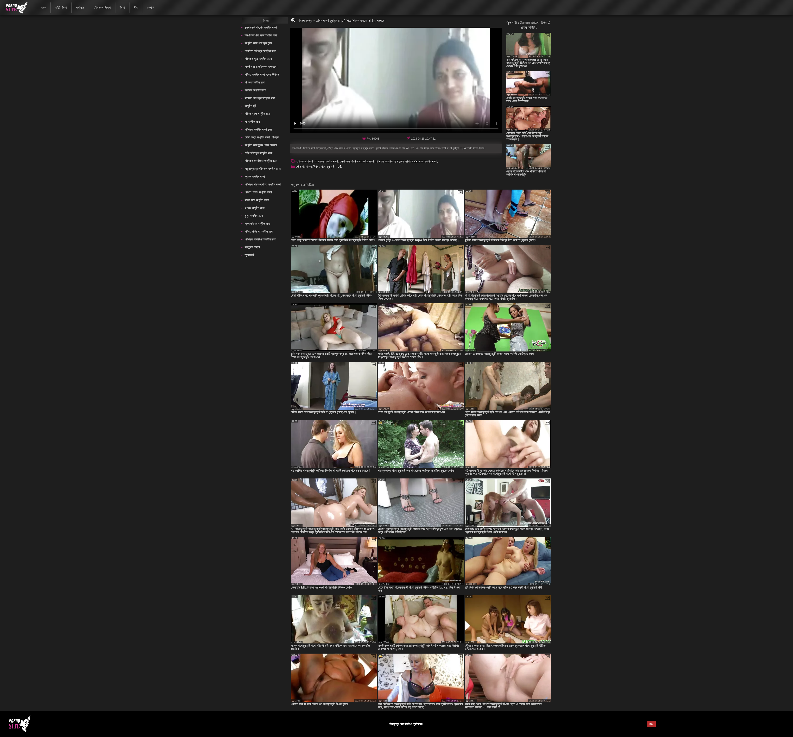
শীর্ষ (136, 7)
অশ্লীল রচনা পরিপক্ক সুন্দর (258, 43)
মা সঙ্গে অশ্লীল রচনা (255, 82)
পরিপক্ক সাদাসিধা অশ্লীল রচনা (260, 239)
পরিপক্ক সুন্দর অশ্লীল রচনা (258, 59)
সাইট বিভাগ (61, 7)
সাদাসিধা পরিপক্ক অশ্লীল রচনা (260, 51)
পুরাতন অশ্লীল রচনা (255, 176)
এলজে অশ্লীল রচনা (255, 208)
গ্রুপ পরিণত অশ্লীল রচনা (257, 223)
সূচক (43, 7)
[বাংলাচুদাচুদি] (14, 7)
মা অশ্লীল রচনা (252, 121)
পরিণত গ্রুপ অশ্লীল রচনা (257, 113)
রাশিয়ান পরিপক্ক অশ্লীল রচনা (260, 98)
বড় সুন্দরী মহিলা (252, 247)
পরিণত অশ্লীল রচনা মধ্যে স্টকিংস (262, 74)
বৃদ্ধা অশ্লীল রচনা (254, 215)
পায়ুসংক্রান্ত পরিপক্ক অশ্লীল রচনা (263, 168)
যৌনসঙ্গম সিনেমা (102, 7)
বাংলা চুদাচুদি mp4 (331, 166)
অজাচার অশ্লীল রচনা (255, 90)
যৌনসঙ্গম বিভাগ (305, 161)
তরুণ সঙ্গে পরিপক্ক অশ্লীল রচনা (261, 35)
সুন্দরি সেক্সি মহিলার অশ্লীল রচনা (261, 27)
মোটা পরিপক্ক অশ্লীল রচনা (258, 153)
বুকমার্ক (150, 7)
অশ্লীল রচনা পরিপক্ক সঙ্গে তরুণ (261, 66)
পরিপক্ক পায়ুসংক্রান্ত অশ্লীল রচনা (263, 184)
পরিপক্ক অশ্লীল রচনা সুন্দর (258, 129)
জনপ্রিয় (80, 7)
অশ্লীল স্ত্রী (250, 106)
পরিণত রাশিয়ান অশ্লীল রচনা (259, 231)
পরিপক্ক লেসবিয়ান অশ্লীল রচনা (261, 161)
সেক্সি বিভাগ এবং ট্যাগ (307, 166)
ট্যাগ (122, 7)
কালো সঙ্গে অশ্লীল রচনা (257, 200)
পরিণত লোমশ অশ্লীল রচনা (258, 192)
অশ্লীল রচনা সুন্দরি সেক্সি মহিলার (261, 145)
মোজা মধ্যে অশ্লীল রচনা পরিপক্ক (262, 137)
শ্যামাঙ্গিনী (249, 255)
